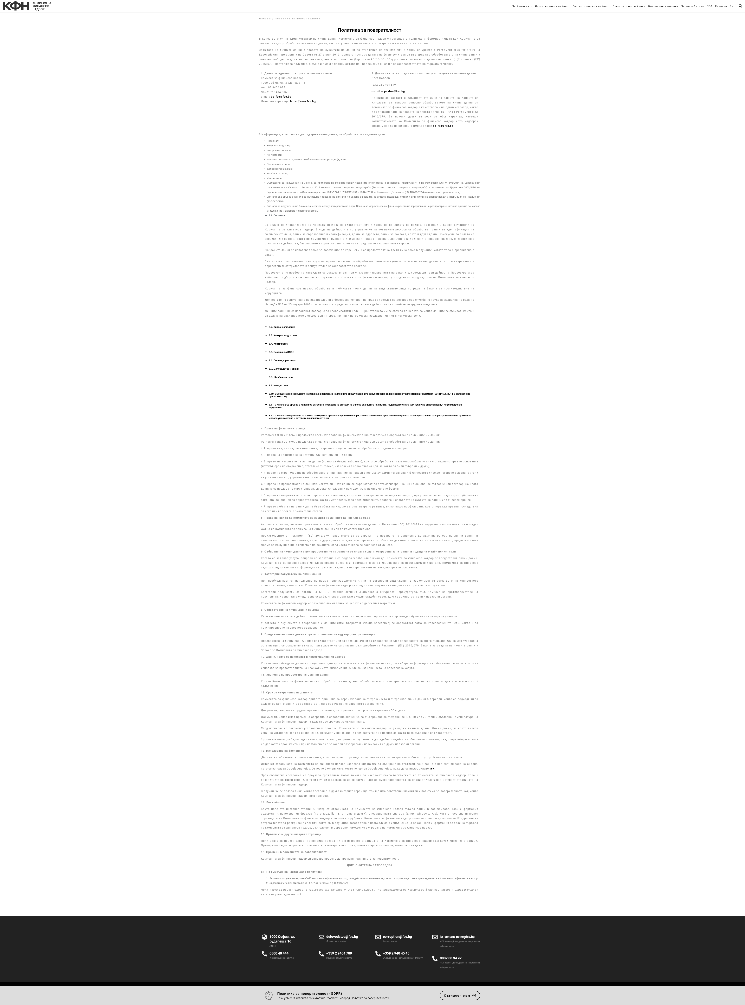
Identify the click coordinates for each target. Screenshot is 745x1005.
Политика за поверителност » (370, 998)
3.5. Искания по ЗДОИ (281, 352)
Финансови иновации (663, 6)
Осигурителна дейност (629, 6)
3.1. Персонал (277, 215)
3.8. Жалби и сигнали (281, 377)
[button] (369, 215)
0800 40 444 (278, 953)
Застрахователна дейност (591, 6)
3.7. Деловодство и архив (284, 368)
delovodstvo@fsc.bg (342, 937)
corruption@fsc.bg (397, 937)
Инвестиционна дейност (552, 6)
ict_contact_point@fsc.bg (457, 937)
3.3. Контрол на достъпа (283, 335)
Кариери (721, 6)
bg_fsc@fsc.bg (281, 96)
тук (432, 768)
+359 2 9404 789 (339, 953)
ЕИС (709, 6)
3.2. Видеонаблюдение (282, 327)
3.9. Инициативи (278, 385)
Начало (265, 18)
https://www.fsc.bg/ (303, 101)
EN (732, 6)
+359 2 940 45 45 (396, 953)
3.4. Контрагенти (278, 343)
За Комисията (522, 6)
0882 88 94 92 (451, 958)
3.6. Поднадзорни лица (282, 360)
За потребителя (692, 6)
